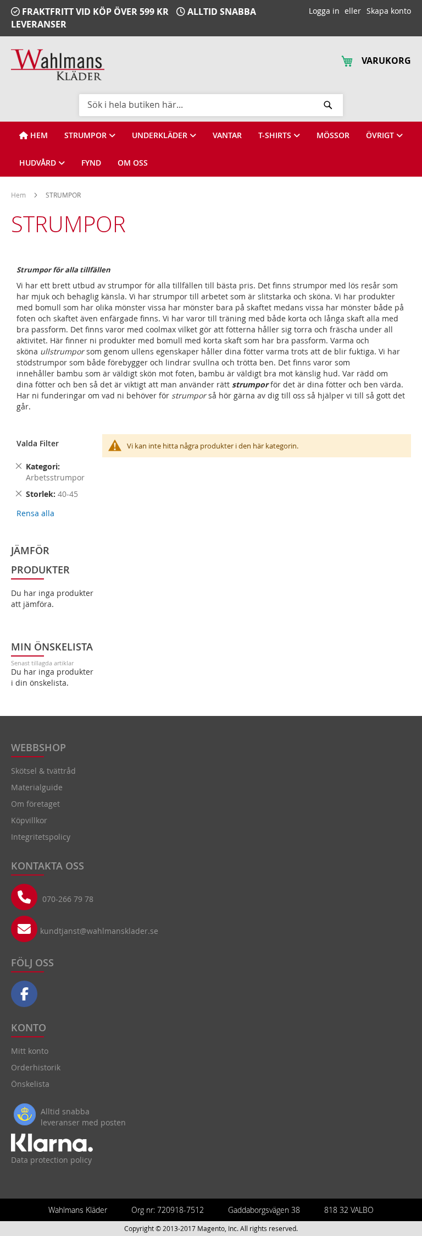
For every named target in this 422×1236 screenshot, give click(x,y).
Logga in (324, 11)
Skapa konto (389, 11)
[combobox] (211, 104)
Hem (19, 194)
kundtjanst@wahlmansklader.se (99, 931)
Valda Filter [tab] (37, 443)
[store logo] (57, 64)
